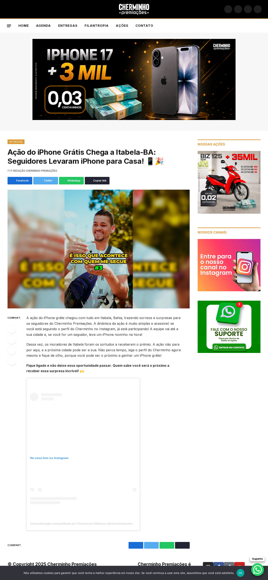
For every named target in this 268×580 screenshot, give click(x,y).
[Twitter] (12, 340)
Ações (122, 26)
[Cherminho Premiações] (134, 9)
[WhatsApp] (12, 350)
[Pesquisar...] (260, 26)
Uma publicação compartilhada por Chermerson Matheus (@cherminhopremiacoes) (85, 523)
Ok (240, 573)
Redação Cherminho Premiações (35, 170)
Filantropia (97, 26)
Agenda (43, 26)
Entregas (67, 26)
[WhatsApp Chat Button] (257, 569)
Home (23, 26)
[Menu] (9, 25)
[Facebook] (12, 329)
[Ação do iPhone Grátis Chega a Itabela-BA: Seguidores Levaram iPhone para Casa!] (99, 249)
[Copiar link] (12, 361)
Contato (144, 26)
